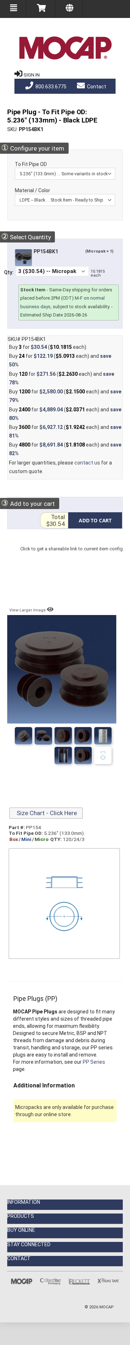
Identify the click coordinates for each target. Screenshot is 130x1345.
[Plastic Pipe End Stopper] (63, 735)
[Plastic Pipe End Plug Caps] (83, 735)
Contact (96, 86)
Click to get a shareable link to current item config (71, 556)
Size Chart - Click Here (46, 813)
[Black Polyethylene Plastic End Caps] (103, 735)
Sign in (31, 75)
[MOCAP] (65, 48)
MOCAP (106, 1307)
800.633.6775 (50, 86)
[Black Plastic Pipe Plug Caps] (83, 755)
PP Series (94, 1062)
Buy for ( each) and (60, 360)
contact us (87, 463)
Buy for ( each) (47, 347)
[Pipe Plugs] (23, 735)
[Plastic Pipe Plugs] (43, 735)
